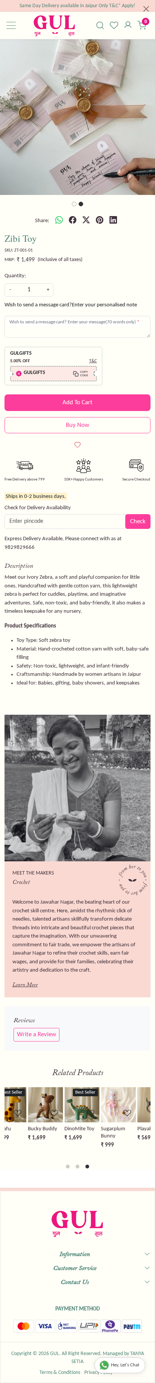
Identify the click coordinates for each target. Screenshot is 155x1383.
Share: (42, 221)
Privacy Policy (98, 1372)
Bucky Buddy (20, 1129)
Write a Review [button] (36, 1034)
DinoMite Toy (57, 1129)
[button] (11, 117)
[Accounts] (128, 25)
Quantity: (15, 276)
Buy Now (77, 425)
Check (138, 521)
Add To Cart (77, 402)
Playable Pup (129, 1129)
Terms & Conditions (60, 1372)
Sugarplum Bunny (90, 1132)
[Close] (146, 9)
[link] (100, 25)
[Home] (54, 25)
